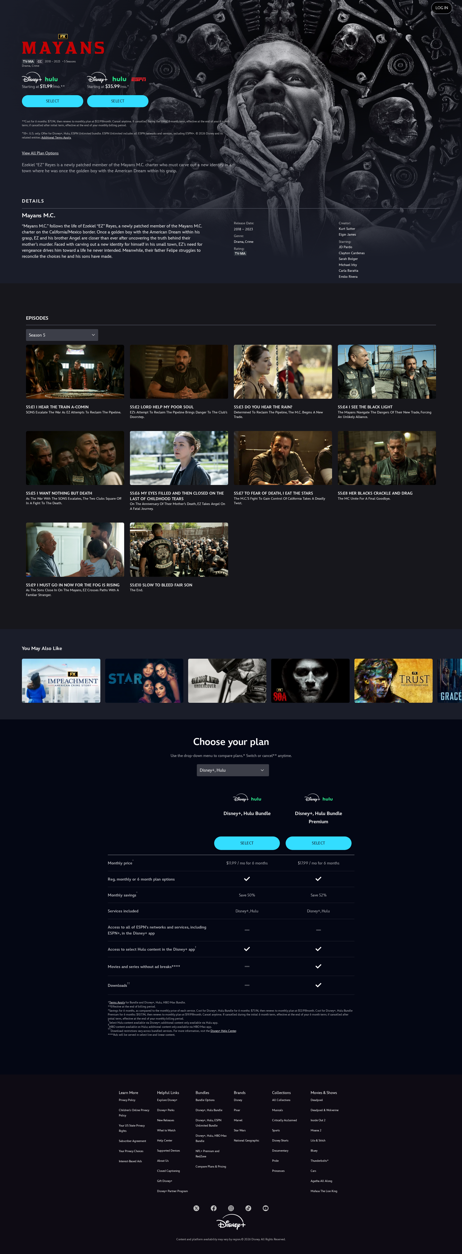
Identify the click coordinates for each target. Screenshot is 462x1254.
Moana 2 (316, 1130)
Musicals (277, 1110)
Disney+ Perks (165, 1110)
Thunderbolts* (319, 1160)
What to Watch (166, 1130)
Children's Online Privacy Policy (134, 1112)
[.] (196, 1208)
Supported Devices (168, 1150)
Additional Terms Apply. (56, 137)
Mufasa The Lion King (324, 1191)
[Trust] (393, 681)
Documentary (280, 1150)
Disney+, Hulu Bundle (209, 1110)
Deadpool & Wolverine (325, 1110)
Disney (238, 1100)
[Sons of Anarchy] (310, 681)
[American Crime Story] (61, 681)
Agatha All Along (321, 1181)
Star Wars (240, 1130)
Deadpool (317, 1100)
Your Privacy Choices (131, 1151)
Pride (275, 1160)
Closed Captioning (168, 1171)
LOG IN (442, 8)
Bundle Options (205, 1100)
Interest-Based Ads (130, 1161)
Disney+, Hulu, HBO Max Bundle (211, 1138)
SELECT (52, 101)
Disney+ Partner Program (172, 1191)
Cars (313, 1171)
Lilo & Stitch (318, 1140)
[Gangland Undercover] (227, 681)
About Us (163, 1160)
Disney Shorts (280, 1140)
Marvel (238, 1120)
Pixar (237, 1110)
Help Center (164, 1140)
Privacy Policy (127, 1100)
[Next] (452, 680)
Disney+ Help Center (223, 1031)
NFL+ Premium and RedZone (207, 1153)
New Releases (165, 1120)
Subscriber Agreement (132, 1141)
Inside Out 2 (318, 1120)
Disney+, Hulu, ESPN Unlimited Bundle (208, 1123)
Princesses (278, 1171)
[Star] (144, 681)
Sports (276, 1130)
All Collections (281, 1100)
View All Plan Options (40, 153)
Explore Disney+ (167, 1100)
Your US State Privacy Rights (132, 1128)
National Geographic (246, 1140)
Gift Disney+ (164, 1181)
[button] (173, 1092)
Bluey (314, 1150)
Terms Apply (117, 1002)
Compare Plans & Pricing (211, 1166)
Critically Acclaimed (284, 1120)
